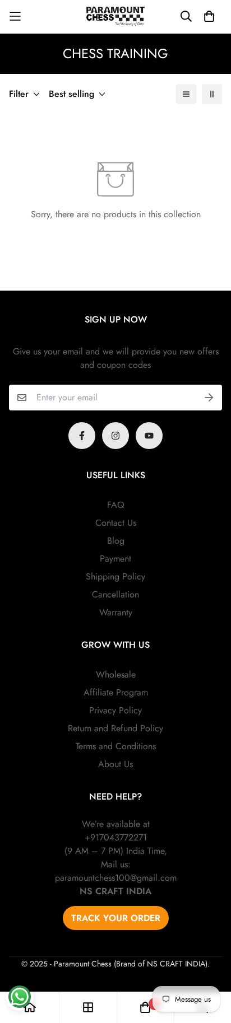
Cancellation (115, 594)
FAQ (115, 504)
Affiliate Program (116, 692)
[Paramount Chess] (115, 16)
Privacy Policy (115, 710)
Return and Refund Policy (115, 728)
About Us (115, 764)
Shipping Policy (115, 576)
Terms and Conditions (116, 746)
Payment (115, 558)
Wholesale (116, 674)
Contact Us (115, 522)
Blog (115, 540)
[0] (145, 1007)
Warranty (115, 612)
